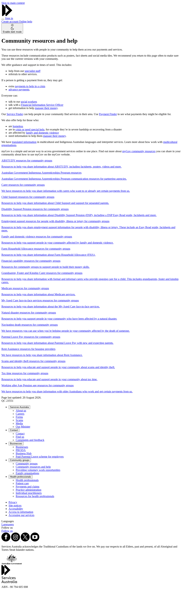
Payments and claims (27, 486)
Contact (14, 430)
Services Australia (19, 407)
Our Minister (23, 426)
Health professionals (20, 476)
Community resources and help (33, 466)
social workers (29, 101)
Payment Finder (108, 114)
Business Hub (23, 453)
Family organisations (27, 473)
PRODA (21, 450)
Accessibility (16, 508)
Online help (25, 21)
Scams (19, 420)
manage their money (46, 108)
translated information (24, 141)
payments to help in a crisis (30, 86)
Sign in (9, 18)
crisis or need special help (30, 129)
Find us (20, 436)
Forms (19, 416)
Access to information (21, 511)
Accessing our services (21, 515)
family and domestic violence (42, 132)
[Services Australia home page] (7, 15)
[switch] (12, 28)
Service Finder (15, 114)
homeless (18, 126)
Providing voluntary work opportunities (38, 470)
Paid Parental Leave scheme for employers (40, 456)
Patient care (22, 483)
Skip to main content (13, 2)
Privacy (13, 502)
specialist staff (32, 70)
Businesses (16, 443)
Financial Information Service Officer (42, 104)
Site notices (15, 505)
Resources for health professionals (35, 496)
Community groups (19, 460)
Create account (10, 21)
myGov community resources (138, 151)
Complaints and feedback (30, 440)
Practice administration (28, 489)
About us (21, 410)
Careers (20, 413)
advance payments (19, 89)
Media (19, 423)
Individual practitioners (29, 493)
